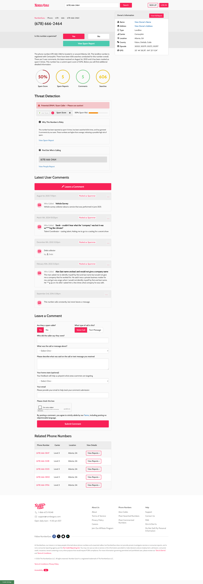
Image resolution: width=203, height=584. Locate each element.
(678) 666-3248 (42, 461)
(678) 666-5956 (42, 485)
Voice (81, 330)
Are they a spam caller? (46, 325)
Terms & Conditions (44, 553)
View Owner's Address (144, 26)
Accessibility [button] (39, 570)
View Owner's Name (143, 22)
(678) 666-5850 (43, 477)
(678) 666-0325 (42, 469)
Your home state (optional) (48, 373)
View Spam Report (86, 43)
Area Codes (123, 512)
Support (148, 512)
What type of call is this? (85, 325)
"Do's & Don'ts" (160, 550)
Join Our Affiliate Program (102, 528)
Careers (95, 524)
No (98, 36)
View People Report (47, 166)
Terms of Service (99, 516)
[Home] (42, 5)
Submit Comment (73, 424)
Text (95, 330)
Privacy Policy (98, 520)
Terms (86, 415)
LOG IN (164, 5)
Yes (73, 36)
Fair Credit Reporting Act (71, 548)
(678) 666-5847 (42, 453)
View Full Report (156, 16)
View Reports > (94, 453)
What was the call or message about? (52, 346)
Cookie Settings (7, 582)
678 (57, 18)
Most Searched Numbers (129, 516)
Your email (41, 387)
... (108, 196)
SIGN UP (152, 5)
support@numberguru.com (49, 516)
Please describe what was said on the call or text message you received (66, 356)
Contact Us (150, 516)
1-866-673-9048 (45, 512)
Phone (50, 18)
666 (62, 18)
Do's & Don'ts (151, 524)
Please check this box (45, 401)
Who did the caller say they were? (50, 336)
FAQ (147, 520)
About (94, 512)
